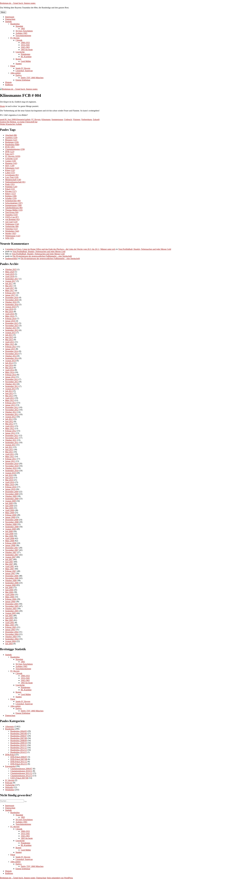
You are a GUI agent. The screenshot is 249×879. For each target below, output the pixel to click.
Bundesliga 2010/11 (18, 745)
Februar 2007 (10, 571)
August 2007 (10, 557)
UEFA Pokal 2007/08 (19, 778)
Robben (11, 196)
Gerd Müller (26, 61)
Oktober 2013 (11, 384)
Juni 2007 (9, 562)
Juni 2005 (9, 618)
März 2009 (9, 513)
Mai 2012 (9, 424)
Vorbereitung (86, 119)
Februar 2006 (10, 599)
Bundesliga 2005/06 (18, 733)
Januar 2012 (10, 433)
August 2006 (10, 585)
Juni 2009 (9, 506)
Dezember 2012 (11, 407)
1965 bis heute (27, 49)
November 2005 (12, 606)
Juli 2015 (9, 335)
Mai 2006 (9, 592)
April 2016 (9, 314)
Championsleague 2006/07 (21, 769)
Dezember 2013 (11, 379)
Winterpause (12, 236)
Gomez (10, 161)
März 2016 (9, 316)
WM (9, 238)
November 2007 (12, 550)
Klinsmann (46, 119)
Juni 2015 (9, 337)
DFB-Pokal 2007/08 (18, 759)
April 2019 (9, 274)
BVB (10, 147)
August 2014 (10, 361)
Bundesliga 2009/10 (18, 743)
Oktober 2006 (11, 580)
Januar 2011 (10, 461)
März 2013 (9, 400)
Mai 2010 (9, 480)
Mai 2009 (9, 508)
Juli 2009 (9, 503)
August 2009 (10, 501)
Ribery (10, 194)
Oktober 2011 (10, 440)
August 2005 (10, 613)
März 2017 (9, 290)
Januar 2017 (10, 295)
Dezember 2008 (11, 520)
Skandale (19, 26)
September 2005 (12, 611)
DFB (9, 151)
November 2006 (12, 578)
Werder (10, 233)
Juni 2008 (9, 534)
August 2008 (10, 529)
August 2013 (10, 389)
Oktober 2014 (11, 356)
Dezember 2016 (11, 297)
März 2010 (9, 484)
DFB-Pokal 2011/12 (18, 762)
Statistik (8, 21)
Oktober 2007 (11, 552)
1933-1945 (25, 45)
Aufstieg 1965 (21, 33)
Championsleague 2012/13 (21, 776)
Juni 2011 (9, 449)
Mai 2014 (9, 368)
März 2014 (9, 372)
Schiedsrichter (13, 201)
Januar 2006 (10, 601)
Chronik (19, 40)
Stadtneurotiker (11, 258)
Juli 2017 (9, 283)
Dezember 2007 (11, 548)
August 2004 (10, 641)
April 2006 (9, 594)
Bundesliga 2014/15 (18, 752)
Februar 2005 (10, 627)
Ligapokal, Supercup (24, 71)
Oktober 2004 (11, 637)
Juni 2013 (9, 393)
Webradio (9, 787)
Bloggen (11, 140)
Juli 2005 (9, 615)
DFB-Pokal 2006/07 (18, 757)
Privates (11, 191)
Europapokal (10, 766)
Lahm (10, 173)
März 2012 (9, 428)
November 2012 (12, 410)
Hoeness (11, 163)
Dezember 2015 (11, 323)
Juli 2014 (9, 363)
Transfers (11, 215)
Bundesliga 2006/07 (18, 736)
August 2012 (10, 417)
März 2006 (9, 597)
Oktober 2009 (11, 496)
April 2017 (9, 288)
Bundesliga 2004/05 (18, 731)
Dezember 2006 (11, 576)
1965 (23, 28)
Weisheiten (12, 231)
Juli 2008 (9, 531)
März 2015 (9, 344)
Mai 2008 (9, 536)
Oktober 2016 (11, 302)
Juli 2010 (9, 475)
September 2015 (12, 330)
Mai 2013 (9, 396)
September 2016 (12, 304)
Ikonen (18, 59)
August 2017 (10, 281)
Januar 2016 (10, 321)
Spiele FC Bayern (23, 68)
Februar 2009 (10, 515)
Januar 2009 (10, 517)
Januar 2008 (10, 545)
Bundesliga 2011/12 (18, 747)
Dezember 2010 (11, 463)
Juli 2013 (9, 391)
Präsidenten (25, 54)
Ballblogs (9, 85)
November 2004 (12, 634)
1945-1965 (25, 47)
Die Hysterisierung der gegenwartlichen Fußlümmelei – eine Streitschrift (42, 256)
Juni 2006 (9, 590)
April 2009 (9, 510)
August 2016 (10, 307)
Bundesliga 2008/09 (18, 740)
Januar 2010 (10, 489)
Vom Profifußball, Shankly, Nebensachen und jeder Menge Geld (144, 249)
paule (2, 119)
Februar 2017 (10, 293)
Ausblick (11, 137)
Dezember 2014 (11, 351)
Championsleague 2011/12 (21, 773)
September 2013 (12, 386)
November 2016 (12, 300)
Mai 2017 (9, 286)
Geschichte (20, 52)
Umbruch (68, 119)
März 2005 (9, 625)
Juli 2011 (9, 447)
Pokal (12, 66)
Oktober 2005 (11, 608)
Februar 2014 (10, 375)
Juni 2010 (9, 477)
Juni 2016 (9, 309)
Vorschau (11, 229)
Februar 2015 (10, 346)
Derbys (19, 75)
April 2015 (9, 342)
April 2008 (9, 538)
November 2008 (12, 522)
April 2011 (9, 454)
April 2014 (9, 370)
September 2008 (12, 527)
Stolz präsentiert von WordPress (60, 878)
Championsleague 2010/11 (21, 771)
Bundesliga (15, 24)
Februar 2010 (10, 487)
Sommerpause (57, 119)
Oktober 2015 (11, 328)
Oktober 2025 (11, 269)
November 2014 (12, 354)
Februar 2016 (10, 318)
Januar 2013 (10, 405)
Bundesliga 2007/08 (18, 738)
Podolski (11, 187)
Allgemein (20, 119)
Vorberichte (12, 226)
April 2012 (9, 426)
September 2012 (12, 414)
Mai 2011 (9, 452)
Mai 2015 (9, 339)
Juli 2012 (9, 419)
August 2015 (10, 332)
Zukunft (96, 119)
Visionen (76, 119)
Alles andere (15, 73)
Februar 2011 (10, 459)
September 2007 (12, 555)
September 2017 (12, 279)
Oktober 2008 (11, 524)
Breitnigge (12, 142)
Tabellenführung (14, 208)
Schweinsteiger (14, 203)
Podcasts (8, 783)
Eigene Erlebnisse (23, 80)
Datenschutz (10, 19)
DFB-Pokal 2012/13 (18, 764)
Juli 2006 (9, 587)
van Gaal (11, 222)
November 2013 (12, 382)
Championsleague (15, 149)
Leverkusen (12, 175)
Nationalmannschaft (15, 182)
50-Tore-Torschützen (24, 31)
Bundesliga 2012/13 (18, 750)
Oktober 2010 (11, 468)
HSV (9, 165)
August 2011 (10, 445)
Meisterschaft (13, 180)
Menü (3, 12)
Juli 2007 (9, 559)
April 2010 (9, 482)
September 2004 (12, 639)
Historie (8, 82)
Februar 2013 (10, 403)
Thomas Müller (14, 210)
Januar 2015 (10, 349)
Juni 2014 (9, 365)
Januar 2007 (10, 573)
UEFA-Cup (12, 217)
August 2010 (10, 473)
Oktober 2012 (11, 412)
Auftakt (27, 119)
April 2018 (9, 276)
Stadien (19, 63)
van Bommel (12, 219)
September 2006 (12, 583)
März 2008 (9, 541)
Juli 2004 (9, 644)
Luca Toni (11, 177)
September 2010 (12, 470)
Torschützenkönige (23, 35)
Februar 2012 (10, 431)
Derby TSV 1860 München (32, 78)
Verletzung (12, 224)
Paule (10, 184)
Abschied (11, 135)
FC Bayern (14, 38)
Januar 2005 (10, 629)
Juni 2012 (9, 421)
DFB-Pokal (10, 754)
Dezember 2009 (11, 491)
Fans (9, 154)
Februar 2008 (10, 543)
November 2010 (12, 466)
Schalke (11, 198)
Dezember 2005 (11, 604)
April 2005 (9, 622)
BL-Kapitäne (26, 56)
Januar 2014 (10, 377)
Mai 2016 (9, 311)
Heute (2, 106)
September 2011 (11, 442)
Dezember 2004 (11, 632)
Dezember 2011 (11, 435)
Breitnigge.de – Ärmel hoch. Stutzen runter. (18, 3)
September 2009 (12, 499)
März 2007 (9, 569)
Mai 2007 (9, 564)
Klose (10, 170)
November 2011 (11, 438)
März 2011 (9, 456)
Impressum (9, 17)
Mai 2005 (9, 620)
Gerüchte (11, 158)
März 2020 (9, 272)
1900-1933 (25, 42)
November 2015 (12, 325)
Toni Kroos (11, 212)
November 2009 (12, 494)
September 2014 (12, 358)
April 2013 (9, 398)
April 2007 (9, 566)
